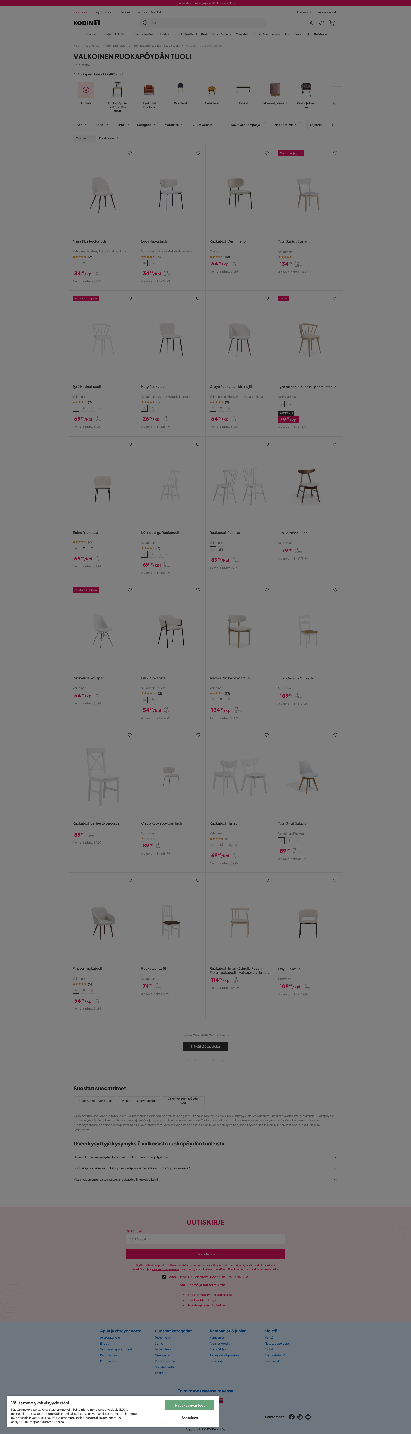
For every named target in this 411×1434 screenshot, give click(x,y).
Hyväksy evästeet (190, 1405)
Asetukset (190, 1417)
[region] (113, 1411)
